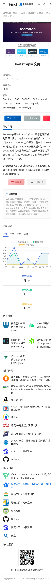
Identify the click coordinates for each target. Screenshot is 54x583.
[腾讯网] (6, 417)
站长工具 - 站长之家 (21, 502)
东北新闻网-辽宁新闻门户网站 (26, 433)
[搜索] (44, 4)
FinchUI (21, 579)
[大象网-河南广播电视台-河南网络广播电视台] (6, 442)
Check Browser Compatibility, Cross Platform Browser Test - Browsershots (31, 389)
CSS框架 (26, 99)
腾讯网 (14, 417)
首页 (15, 13)
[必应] (6, 535)
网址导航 (28, 4)
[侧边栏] (3, 4)
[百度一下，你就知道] (6, 451)
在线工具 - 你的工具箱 (22, 494)
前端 (41, 13)
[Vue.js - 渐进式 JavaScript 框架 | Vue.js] (6, 357)
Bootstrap (7, 99)
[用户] (50, 4)
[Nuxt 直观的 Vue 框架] (32, 325)
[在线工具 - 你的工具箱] (6, 494)
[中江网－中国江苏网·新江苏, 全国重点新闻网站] (6, 408)
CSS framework (40, 99)
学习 (23, 13)
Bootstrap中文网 (28, 199)
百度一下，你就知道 (21, 451)
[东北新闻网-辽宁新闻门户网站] (6, 433)
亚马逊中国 (17, 399)
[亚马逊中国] (6, 399)
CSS (17, 99)
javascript (7, 103)
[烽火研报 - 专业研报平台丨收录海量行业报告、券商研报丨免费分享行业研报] (6, 378)
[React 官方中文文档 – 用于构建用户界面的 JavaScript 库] (6, 341)
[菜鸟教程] (6, 510)
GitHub (15, 459)
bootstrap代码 (9, 107)
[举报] (46, 118)
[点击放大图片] (27, 40)
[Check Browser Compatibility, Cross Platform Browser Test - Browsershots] (6, 387)
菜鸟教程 (15, 510)
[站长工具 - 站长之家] (6, 502)
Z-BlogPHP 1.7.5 (42, 579)
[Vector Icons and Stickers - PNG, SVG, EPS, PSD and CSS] (6, 476)
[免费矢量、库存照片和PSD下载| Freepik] (6, 484)
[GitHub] (6, 459)
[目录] (38, 4)
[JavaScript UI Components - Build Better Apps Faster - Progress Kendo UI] (32, 341)
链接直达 (11, 118)
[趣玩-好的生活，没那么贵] (6, 425)
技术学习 (32, 13)
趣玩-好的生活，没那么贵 (24, 425)
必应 (13, 535)
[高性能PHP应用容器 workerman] (6, 324)
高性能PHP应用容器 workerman (18, 327)
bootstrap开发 (32, 103)
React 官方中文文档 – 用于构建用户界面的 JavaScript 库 (18, 346)
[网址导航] (15, 4)
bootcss (18, 103)
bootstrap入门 (25, 107)
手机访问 (34, 118)
